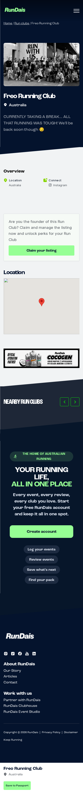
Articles (10, 676)
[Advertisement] (41, 358)
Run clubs (21, 23)
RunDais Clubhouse (20, 706)
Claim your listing (42, 250)
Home (8, 23)
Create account (41, 531)
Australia (17, 104)
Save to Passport (17, 785)
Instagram (60, 185)
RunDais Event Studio (22, 712)
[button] (64, 401)
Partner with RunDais (22, 700)
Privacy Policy (51, 732)
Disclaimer (71, 732)
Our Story (12, 670)
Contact (10, 682)
